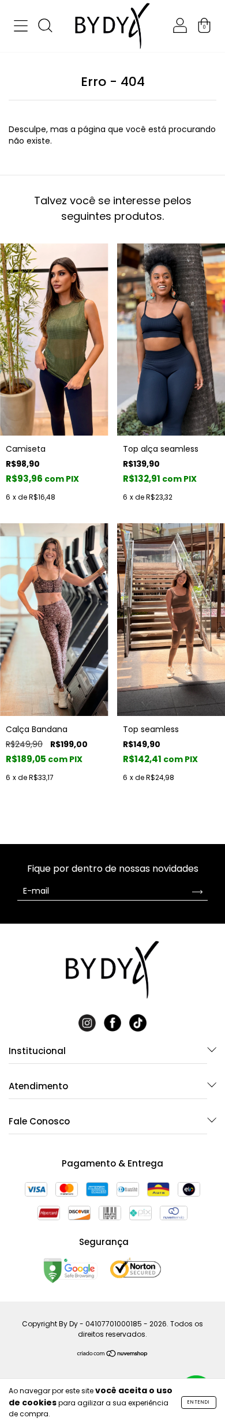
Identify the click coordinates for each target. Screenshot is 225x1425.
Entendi (198, 1402)
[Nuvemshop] (113, 1354)
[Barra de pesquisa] (45, 27)
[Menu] (20, 27)
